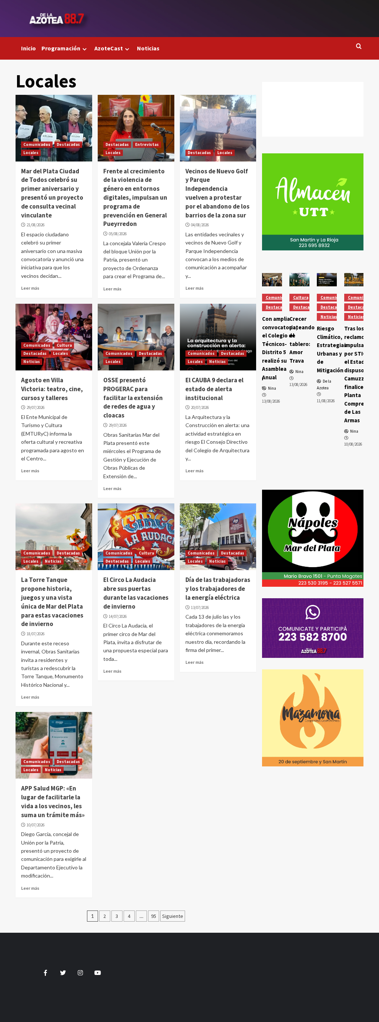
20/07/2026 (200, 407)
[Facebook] (313, 89)
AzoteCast (108, 48)
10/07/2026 (35, 825)
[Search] (358, 46)
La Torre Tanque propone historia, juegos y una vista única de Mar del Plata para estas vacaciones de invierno (52, 602)
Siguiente (172, 916)
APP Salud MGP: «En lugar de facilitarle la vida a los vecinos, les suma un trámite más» (53, 801)
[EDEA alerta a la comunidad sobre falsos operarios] (354, 279)
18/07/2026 (35, 633)
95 (153, 916)
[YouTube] (313, 130)
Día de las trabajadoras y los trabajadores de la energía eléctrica (217, 589)
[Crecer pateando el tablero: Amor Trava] (272, 279)
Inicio (28, 48)
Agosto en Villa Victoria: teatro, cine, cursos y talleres (52, 389)
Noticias (148, 48)
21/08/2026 (35, 224)
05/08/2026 (118, 233)
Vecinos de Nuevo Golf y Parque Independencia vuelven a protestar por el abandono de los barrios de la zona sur (217, 193)
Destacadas (68, 144)
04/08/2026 (200, 224)
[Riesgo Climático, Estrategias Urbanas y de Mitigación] (299, 279)
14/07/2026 (118, 616)
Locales (30, 152)
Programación (60, 48)
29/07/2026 (35, 407)
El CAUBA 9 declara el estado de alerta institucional (214, 389)
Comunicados (36, 144)
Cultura (64, 345)
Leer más (30, 288)
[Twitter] (313, 102)
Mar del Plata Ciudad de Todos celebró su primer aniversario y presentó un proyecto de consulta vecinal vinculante (52, 193)
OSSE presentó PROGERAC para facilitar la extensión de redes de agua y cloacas (133, 397)
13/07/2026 (200, 607)
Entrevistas (147, 144)
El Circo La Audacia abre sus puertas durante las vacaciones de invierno (135, 593)
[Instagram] (313, 116)
